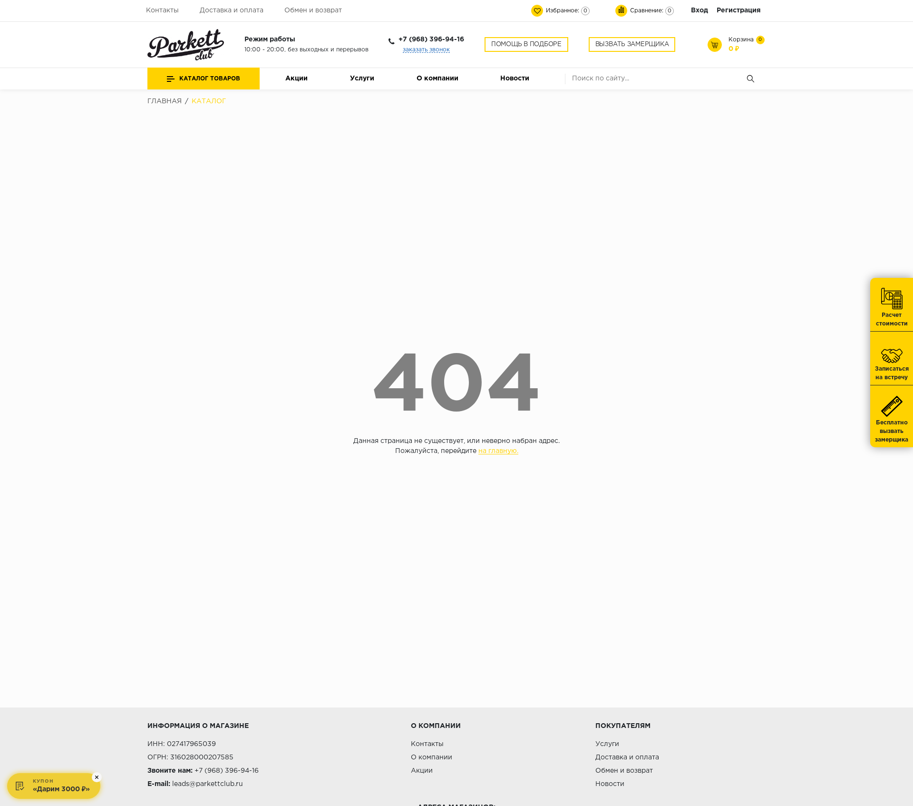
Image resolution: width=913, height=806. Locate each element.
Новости (514, 78)
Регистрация (739, 10)
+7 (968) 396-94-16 (431, 39)
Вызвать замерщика (632, 44)
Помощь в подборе (526, 44)
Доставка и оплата (231, 10)
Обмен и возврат (313, 10)
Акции (296, 78)
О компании (437, 78)
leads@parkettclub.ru (207, 784)
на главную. (498, 451)
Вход (699, 10)
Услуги (362, 78)
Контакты (162, 10)
